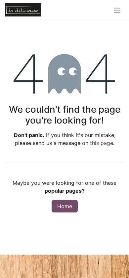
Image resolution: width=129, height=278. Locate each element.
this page (101, 143)
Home (64, 206)
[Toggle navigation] (117, 10)
